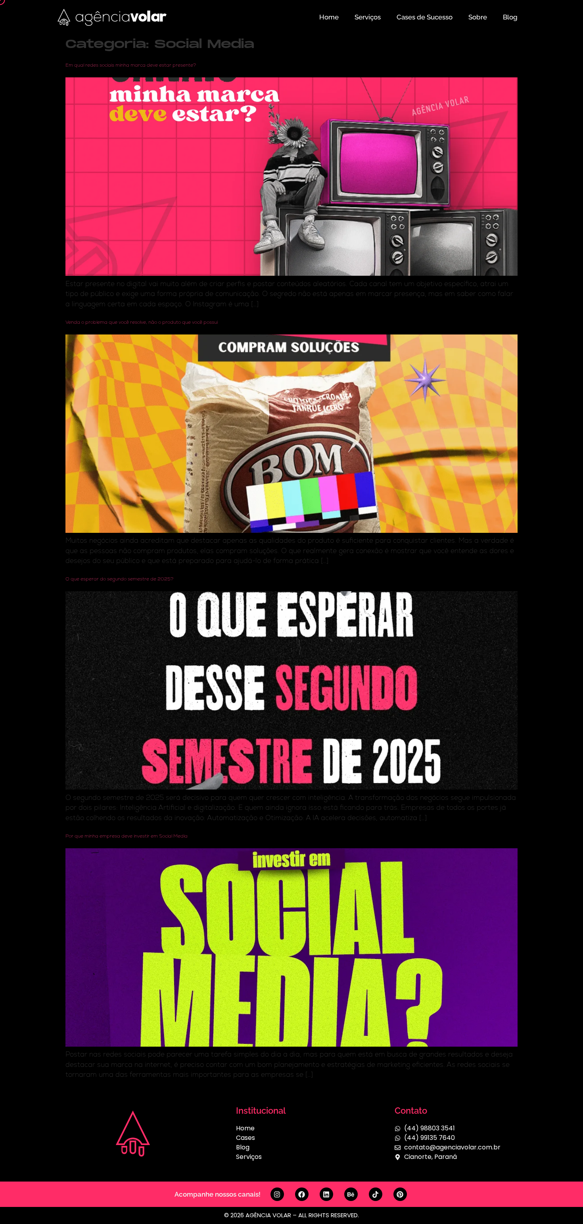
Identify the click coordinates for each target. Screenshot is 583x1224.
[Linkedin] (326, 1194)
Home (329, 17)
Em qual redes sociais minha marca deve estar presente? (130, 65)
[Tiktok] (375, 1194)
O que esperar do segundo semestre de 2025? (119, 579)
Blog (510, 17)
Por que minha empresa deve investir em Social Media (126, 836)
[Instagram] (277, 1194)
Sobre (477, 17)
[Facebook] (302, 1194)
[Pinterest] (400, 1194)
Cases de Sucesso (425, 17)
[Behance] (351, 1194)
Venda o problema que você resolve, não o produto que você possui (141, 322)
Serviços (368, 17)
